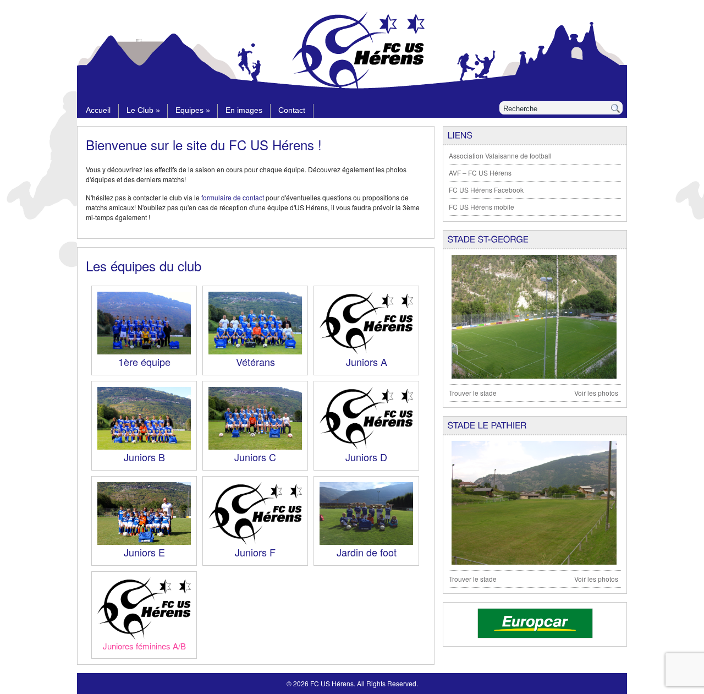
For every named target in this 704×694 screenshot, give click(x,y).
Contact (291, 110)
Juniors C (255, 457)
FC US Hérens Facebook (486, 189)
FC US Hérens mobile (481, 206)
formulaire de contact (232, 197)
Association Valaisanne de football (500, 155)
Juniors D (366, 457)
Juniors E (144, 552)
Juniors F (255, 552)
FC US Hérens (332, 683)
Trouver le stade (473, 392)
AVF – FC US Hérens (480, 172)
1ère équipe (144, 361)
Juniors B (144, 457)
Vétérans (255, 361)
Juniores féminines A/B (144, 646)
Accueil (98, 110)
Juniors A (366, 361)
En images (244, 110)
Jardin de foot (367, 552)
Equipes (192, 110)
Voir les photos (596, 392)
